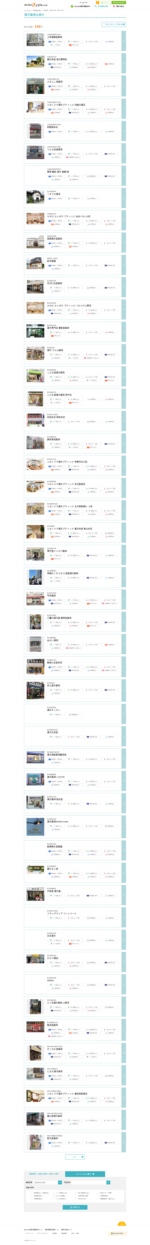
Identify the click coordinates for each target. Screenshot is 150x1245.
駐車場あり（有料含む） (42, 1193)
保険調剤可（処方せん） (108, 1199)
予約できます (82, 1199)
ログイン (106, 2)
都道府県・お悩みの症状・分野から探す (44, 1174)
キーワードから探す (83, 1174)
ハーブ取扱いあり (62, 1193)
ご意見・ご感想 (75, 1233)
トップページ (27, 10)
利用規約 (54, 1233)
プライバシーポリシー (42, 1233)
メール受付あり (61, 1199)
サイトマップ (29, 1233)
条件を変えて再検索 (114, 24)
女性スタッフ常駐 (106, 1193)
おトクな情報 (60, 1196)
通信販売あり (38, 1196)
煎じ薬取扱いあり (84, 1193)
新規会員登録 (119, 2)
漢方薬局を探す (37, 10)
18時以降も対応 (83, 1196)
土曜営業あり (104, 1196)
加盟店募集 (64, 1233)
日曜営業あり (38, 1199)
